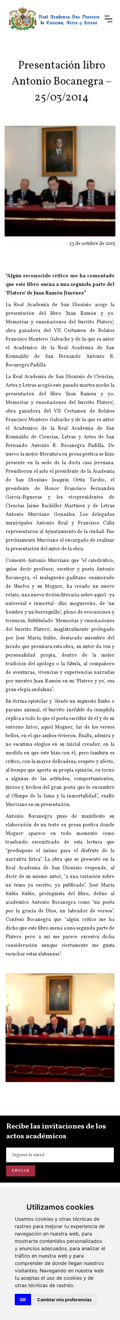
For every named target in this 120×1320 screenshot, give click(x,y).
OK (23, 1299)
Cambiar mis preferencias (64, 1299)
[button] (108, 19)
